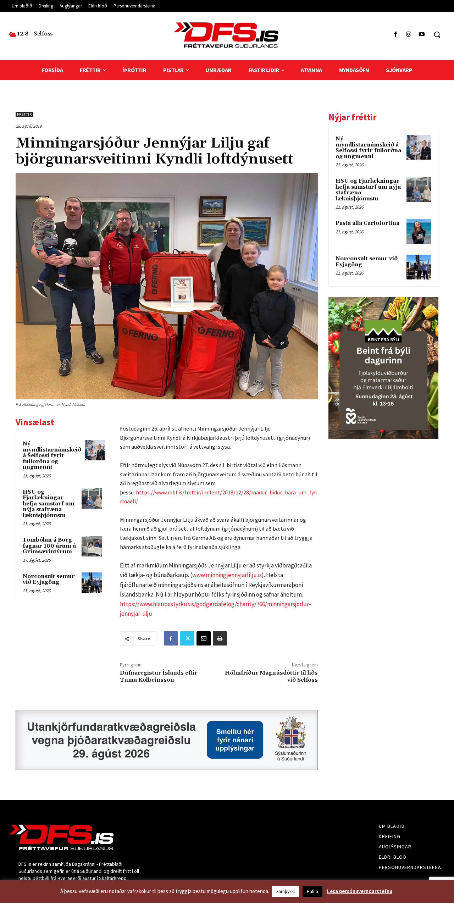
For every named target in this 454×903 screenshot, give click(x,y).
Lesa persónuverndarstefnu (359, 891)
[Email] (203, 638)
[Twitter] (187, 638)
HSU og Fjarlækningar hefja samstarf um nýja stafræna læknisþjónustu (48, 504)
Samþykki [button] (285, 891)
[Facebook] (395, 34)
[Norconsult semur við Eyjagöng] (92, 582)
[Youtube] (422, 34)
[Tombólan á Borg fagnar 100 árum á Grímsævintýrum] (92, 546)
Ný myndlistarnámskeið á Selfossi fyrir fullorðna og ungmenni (52, 456)
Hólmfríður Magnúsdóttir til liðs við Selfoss (271, 676)
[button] (436, 34)
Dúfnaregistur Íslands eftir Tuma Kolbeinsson (158, 676)
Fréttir (24, 114)
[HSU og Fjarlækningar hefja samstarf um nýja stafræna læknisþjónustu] (92, 498)
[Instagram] (409, 34)
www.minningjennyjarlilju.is (227, 575)
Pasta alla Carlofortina (367, 223)
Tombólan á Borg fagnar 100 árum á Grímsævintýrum (49, 546)
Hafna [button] (312, 891)
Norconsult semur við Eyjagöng (49, 579)
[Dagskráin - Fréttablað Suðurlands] (226, 35)
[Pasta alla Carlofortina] (418, 231)
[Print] (220, 638)
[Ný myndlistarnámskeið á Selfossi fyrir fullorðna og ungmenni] (95, 450)
